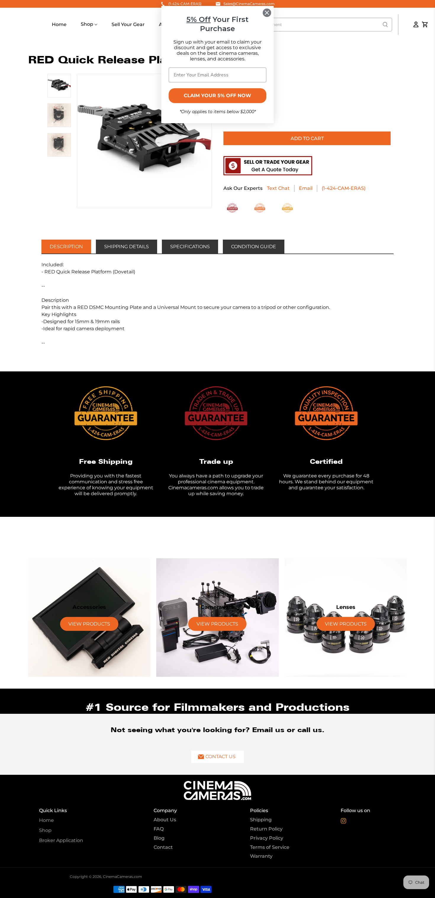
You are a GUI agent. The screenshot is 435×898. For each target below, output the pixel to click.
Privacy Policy (266, 838)
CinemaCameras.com (122, 876)
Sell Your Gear (128, 24)
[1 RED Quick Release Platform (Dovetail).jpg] (144, 141)
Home (59, 24)
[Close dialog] (266, 12)
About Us (165, 819)
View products (89, 624)
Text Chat (278, 188)
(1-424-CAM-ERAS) (343, 188)
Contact (163, 847)
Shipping (261, 819)
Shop (87, 24)
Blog (159, 838)
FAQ (159, 829)
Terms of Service (269, 847)
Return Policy (266, 829)
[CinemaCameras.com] (217, 790)
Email (305, 188)
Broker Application (61, 840)
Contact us (220, 756)
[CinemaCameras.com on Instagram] (343, 822)
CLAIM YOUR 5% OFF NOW (217, 95)
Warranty (261, 856)
